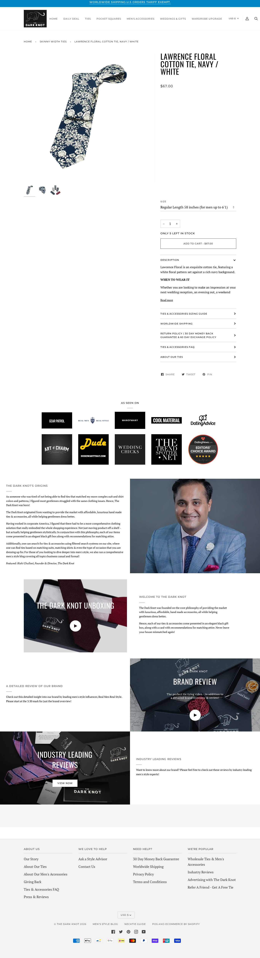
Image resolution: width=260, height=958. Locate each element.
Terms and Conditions (150, 881)
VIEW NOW (65, 783)
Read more (166, 300)
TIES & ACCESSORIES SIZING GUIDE (183, 313)
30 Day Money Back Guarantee (156, 859)
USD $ (232, 18)
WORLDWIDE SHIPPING (176, 323)
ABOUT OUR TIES (171, 356)
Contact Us (86, 866)
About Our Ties (35, 866)
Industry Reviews (201, 872)
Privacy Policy (143, 874)
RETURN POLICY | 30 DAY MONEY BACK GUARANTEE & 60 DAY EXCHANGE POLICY (188, 335)
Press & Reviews (36, 896)
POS (155, 924)
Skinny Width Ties (53, 41)
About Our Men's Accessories (45, 874)
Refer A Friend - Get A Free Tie (210, 887)
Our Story (31, 859)
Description (169, 259)
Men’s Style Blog (105, 924)
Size (163, 201)
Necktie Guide (135, 924)
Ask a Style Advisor (92, 859)
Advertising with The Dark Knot (212, 879)
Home (28, 41)
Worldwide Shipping (148, 866)
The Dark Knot (68, 924)
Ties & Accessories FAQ (177, 347)
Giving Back (32, 881)
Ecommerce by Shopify (182, 924)
